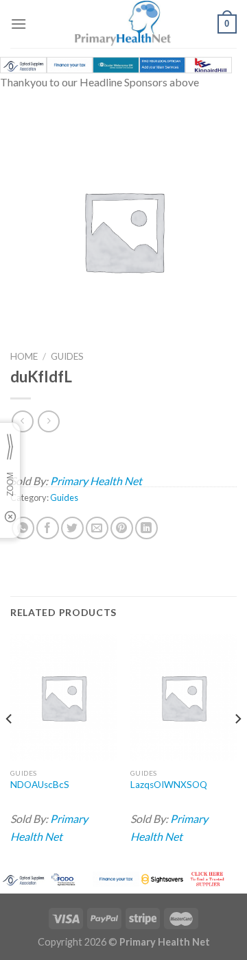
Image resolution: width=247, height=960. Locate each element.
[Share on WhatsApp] (23, 528)
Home (24, 356)
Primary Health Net (96, 480)
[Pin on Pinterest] (121, 528)
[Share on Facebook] (47, 528)
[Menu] (18, 23)
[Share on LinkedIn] (146, 528)
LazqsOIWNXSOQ (168, 784)
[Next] (237, 746)
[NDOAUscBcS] (63, 697)
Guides (67, 356)
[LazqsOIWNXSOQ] (183, 697)
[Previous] (9, 746)
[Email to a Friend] (97, 528)
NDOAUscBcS (39, 784)
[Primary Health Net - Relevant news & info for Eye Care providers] (123, 24)
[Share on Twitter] (72, 528)
